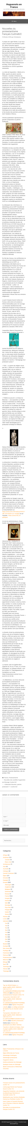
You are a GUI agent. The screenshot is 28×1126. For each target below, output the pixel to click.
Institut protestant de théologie (12, 1062)
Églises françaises (17, 1004)
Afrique (5, 855)
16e (6, 930)
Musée (5, 944)
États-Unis (8, 862)
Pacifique (6, 950)
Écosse (7, 894)
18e (6, 934)
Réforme (5, 959)
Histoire (5, 916)
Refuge (5, 962)
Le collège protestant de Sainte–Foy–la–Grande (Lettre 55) (13, 1009)
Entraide (5, 878)
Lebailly (5, 1007)
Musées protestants (17, 1020)
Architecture (6, 864)
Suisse (7, 914)
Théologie (6, 971)
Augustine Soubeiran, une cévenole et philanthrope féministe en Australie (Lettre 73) (13, 1093)
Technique (6, 966)
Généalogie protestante (10, 1057)
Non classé (6, 948)
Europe (5, 882)
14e (6, 925)
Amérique (6, 857)
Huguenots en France (14, 5)
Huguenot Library (8, 1060)
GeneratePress (14, 1123)
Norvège (7, 905)
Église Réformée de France (11, 1053)
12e (6, 923)
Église (4, 875)
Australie (5, 869)
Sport (4, 964)
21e (6, 941)
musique (5, 946)
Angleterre (8, 887)
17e (6, 932)
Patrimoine (6, 953)
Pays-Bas (8, 907)
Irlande (7, 900)
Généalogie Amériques (10, 1055)
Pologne (7, 909)
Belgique (7, 889)
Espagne (5, 880)
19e (6, 937)
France (6, 777)
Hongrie (7, 898)
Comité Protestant (8, 873)
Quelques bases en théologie (11, 1064)
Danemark (8, 891)
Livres (5, 919)
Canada (7, 859)
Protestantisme (13, 777)
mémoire (5, 921)
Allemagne (8, 884)
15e (6, 928)
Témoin (5, 969)
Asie (4, 866)
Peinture (5, 955)
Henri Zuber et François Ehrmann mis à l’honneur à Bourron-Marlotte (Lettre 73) (13, 1103)
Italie (6, 903)
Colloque (5, 871)
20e (6, 939)
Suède (7, 912)
